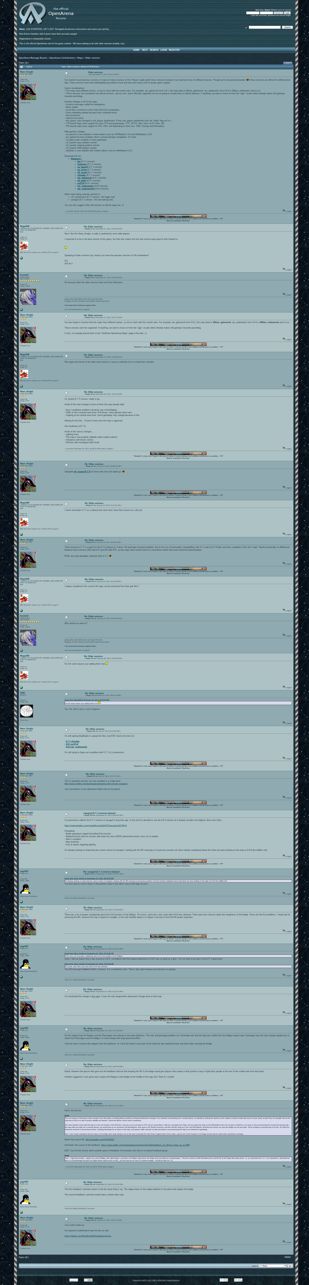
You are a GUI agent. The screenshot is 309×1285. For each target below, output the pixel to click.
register (288, 10)
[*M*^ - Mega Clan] (21, 259)
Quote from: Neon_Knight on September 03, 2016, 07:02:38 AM (89, 953)
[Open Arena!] (21, 310)
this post (96, 996)
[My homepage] (21, 903)
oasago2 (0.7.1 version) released (99, 813)
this (188, 221)
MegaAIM (24, 226)
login (280, 10)
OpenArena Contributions (62, 58)
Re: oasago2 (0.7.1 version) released (101, 872)
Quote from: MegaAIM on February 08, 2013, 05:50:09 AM (87, 700)
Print (288, 63)
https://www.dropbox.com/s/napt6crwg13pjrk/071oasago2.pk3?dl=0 (96, 825)
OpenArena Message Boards (33, 58)
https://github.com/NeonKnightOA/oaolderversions (88, 1236)
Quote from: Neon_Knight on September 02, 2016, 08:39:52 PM (89, 878)
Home (136, 50)
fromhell (24, 275)
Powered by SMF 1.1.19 (142, 1280)
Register (174, 50)
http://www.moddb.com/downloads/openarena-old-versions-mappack (96, 784)
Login (163, 50)
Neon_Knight (26, 72)
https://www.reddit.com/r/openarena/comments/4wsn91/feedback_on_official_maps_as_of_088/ (145, 1145)
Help (145, 50)
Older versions (92, 58)
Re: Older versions (93, 226)
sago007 (24, 871)
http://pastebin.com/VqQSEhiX (99, 1139)
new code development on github (77, 309)
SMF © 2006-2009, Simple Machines (165, 1280)
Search (154, 50)
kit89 (22, 693)
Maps (80, 58)
